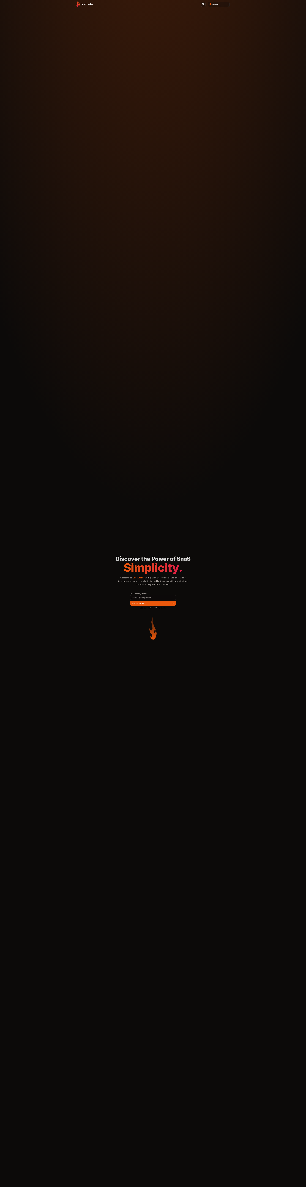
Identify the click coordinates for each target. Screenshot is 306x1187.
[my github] (203, 4)
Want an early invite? (138, 593)
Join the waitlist (138, 603)
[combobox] (219, 4)
